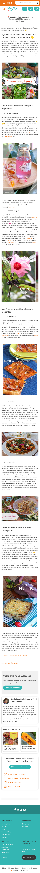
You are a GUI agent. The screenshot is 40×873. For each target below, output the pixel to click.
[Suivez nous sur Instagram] (18, 806)
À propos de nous (7, 841)
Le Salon (4, 823)
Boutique (4, 833)
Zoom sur (18, 28)
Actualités (5, 843)
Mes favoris (36, 9)
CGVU (4, 864)
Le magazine (11, 28)
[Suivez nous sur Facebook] (15, 806)
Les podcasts (6, 848)
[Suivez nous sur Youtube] (24, 806)
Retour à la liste (11, 659)
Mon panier (30, 9)
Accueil (4, 28)
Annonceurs (5, 846)
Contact (4, 854)
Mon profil (25, 823)
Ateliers (4, 825)
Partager (24, 652)
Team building (6, 828)
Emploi (4, 851)
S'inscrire (30, 853)
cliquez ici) (8, 136)
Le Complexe (6, 820)
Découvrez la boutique (21, 763)
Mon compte (24, 9)
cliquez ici (30, 132)
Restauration (6, 831)
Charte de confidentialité (30, 864)
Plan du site (24, 866)
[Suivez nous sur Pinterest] (21, 806)
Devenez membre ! (13, 684)
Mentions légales (13, 864)
